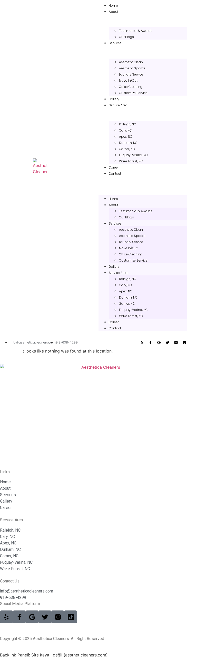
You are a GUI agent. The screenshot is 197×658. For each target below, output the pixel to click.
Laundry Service (131, 74)
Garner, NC (127, 149)
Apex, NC (125, 136)
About (113, 12)
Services (115, 43)
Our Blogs (126, 37)
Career (114, 167)
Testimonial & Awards (135, 31)
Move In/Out (128, 80)
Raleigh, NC (127, 124)
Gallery (114, 99)
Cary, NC (125, 130)
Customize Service (133, 93)
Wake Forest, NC (131, 161)
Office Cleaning (130, 87)
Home (113, 5)
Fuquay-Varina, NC (133, 155)
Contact (115, 173)
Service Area (118, 105)
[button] (142, 179)
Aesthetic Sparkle (132, 68)
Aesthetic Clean (131, 62)
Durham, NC (128, 143)
